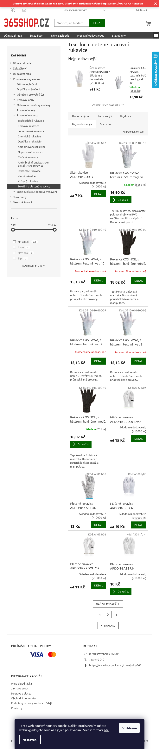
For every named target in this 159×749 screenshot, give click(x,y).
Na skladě (27, 242)
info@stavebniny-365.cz (104, 653)
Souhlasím (129, 728)
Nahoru (110, 625)
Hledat (97, 23)
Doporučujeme (81, 116)
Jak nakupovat (20, 688)
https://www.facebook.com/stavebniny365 (115, 665)
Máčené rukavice (28, 157)
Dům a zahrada (22, 63)
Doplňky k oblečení (28, 89)
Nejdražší (125, 116)
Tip (22, 258)
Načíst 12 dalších (108, 604)
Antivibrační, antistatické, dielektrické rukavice (33, 164)
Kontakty (16, 708)
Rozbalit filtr (32, 265)
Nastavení (29, 740)
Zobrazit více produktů (106, 104)
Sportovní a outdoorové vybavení (37, 191)
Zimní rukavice (27, 176)
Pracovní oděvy (26, 110)
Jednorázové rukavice (31, 131)
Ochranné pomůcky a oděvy (33, 105)
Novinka (25, 252)
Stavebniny (20, 197)
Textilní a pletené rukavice (34, 186)
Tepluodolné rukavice (31, 120)
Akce (23, 247)
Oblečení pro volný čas (30, 94)
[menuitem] (13, 35)
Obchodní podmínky (23, 698)
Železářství (20, 68)
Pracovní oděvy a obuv (26, 79)
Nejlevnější (105, 116)
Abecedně (106, 124)
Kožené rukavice (28, 181)
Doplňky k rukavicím (30, 141)
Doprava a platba (21, 693)
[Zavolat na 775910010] (16, 9)
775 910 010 (96, 659)
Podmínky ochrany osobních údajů (32, 703)
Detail (98, 194)
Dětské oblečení (27, 84)
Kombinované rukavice (32, 146)
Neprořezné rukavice (30, 152)
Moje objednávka (75, 10)
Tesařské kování (22, 202)
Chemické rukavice (29, 136)
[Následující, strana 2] (108, 614)
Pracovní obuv (25, 99)
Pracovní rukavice (27, 115)
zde (106, 730)
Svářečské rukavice (29, 170)
